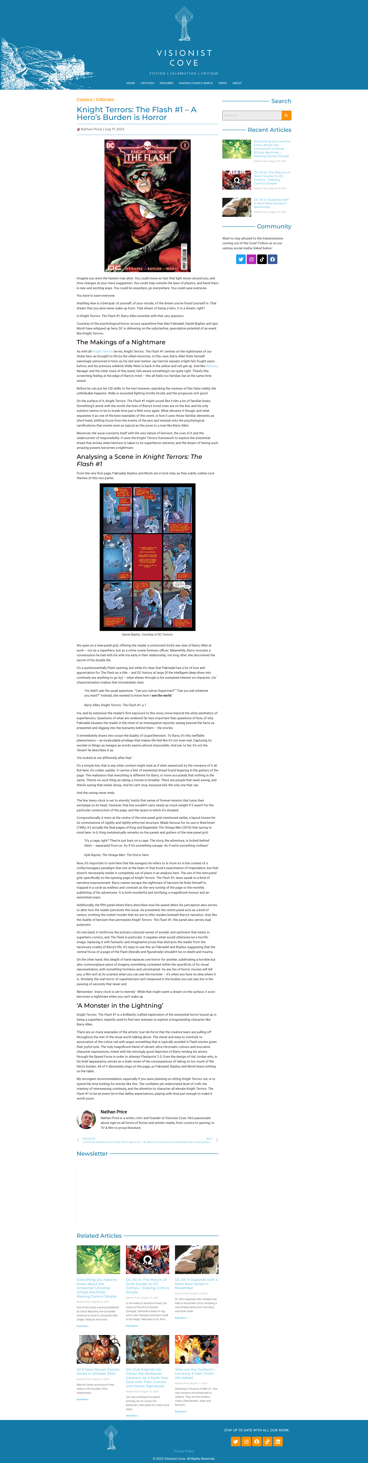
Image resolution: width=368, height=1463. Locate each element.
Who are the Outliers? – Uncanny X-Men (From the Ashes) (195, 1373)
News (223, 83)
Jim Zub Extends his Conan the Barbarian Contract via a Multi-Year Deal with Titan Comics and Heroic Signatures (147, 1377)
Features (166, 83)
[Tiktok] (262, 259)
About (237, 83)
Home (130, 83)
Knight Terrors (102, 351)
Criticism (147, 83)
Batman (211, 366)
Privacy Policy (184, 1451)
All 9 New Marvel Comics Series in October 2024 (98, 1371)
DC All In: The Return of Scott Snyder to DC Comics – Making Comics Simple (147, 1286)
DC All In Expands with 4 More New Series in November (196, 1284)
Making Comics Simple (196, 83)
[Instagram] (251, 259)
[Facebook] (272, 259)
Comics (84, 99)
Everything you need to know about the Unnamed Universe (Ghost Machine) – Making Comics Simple (97, 1288)
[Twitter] (241, 259)
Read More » (83, 1326)
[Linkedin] (278, 1441)
